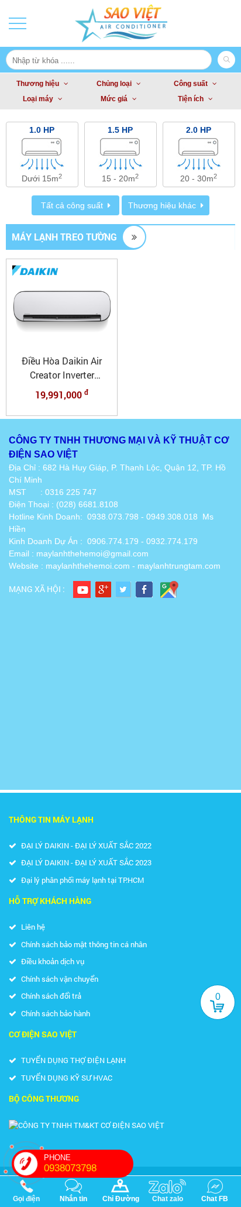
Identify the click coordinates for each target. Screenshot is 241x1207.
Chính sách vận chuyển (58, 979)
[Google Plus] (103, 589)
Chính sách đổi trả (50, 996)
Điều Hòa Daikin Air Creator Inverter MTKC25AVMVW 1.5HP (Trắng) (62, 368)
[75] (61, 305)
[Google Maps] (169, 589)
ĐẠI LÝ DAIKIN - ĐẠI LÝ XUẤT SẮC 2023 (85, 862)
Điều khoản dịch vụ (51, 961)
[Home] (121, 23)
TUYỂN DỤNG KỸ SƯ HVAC (65, 1077)
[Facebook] (144, 589)
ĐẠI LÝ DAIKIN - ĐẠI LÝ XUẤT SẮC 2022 (85, 845)
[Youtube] (82, 589)
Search (226, 59)
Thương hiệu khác (162, 205)
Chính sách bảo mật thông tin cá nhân (83, 944)
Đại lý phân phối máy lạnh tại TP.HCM (81, 880)
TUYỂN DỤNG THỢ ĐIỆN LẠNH (72, 1060)
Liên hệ (32, 926)
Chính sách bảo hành (54, 1013)
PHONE (70, 1163)
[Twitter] (123, 589)
